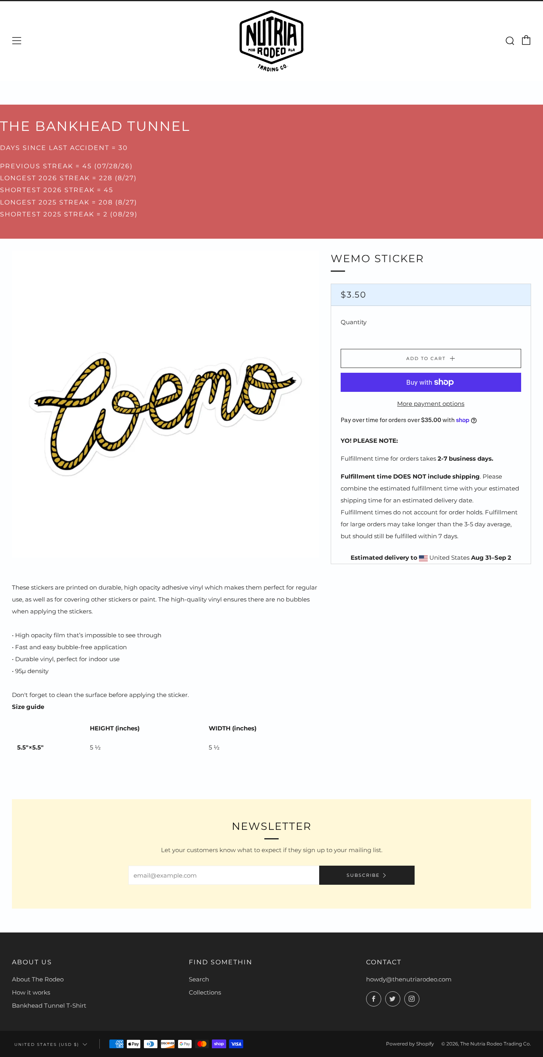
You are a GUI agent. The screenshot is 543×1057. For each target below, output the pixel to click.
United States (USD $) (46, 1044)
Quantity (354, 322)
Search (199, 979)
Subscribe (363, 875)
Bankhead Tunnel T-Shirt (49, 1005)
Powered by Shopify (410, 1044)
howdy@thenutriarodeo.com (409, 979)
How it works (31, 992)
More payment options (430, 403)
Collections (205, 992)
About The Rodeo (38, 979)
